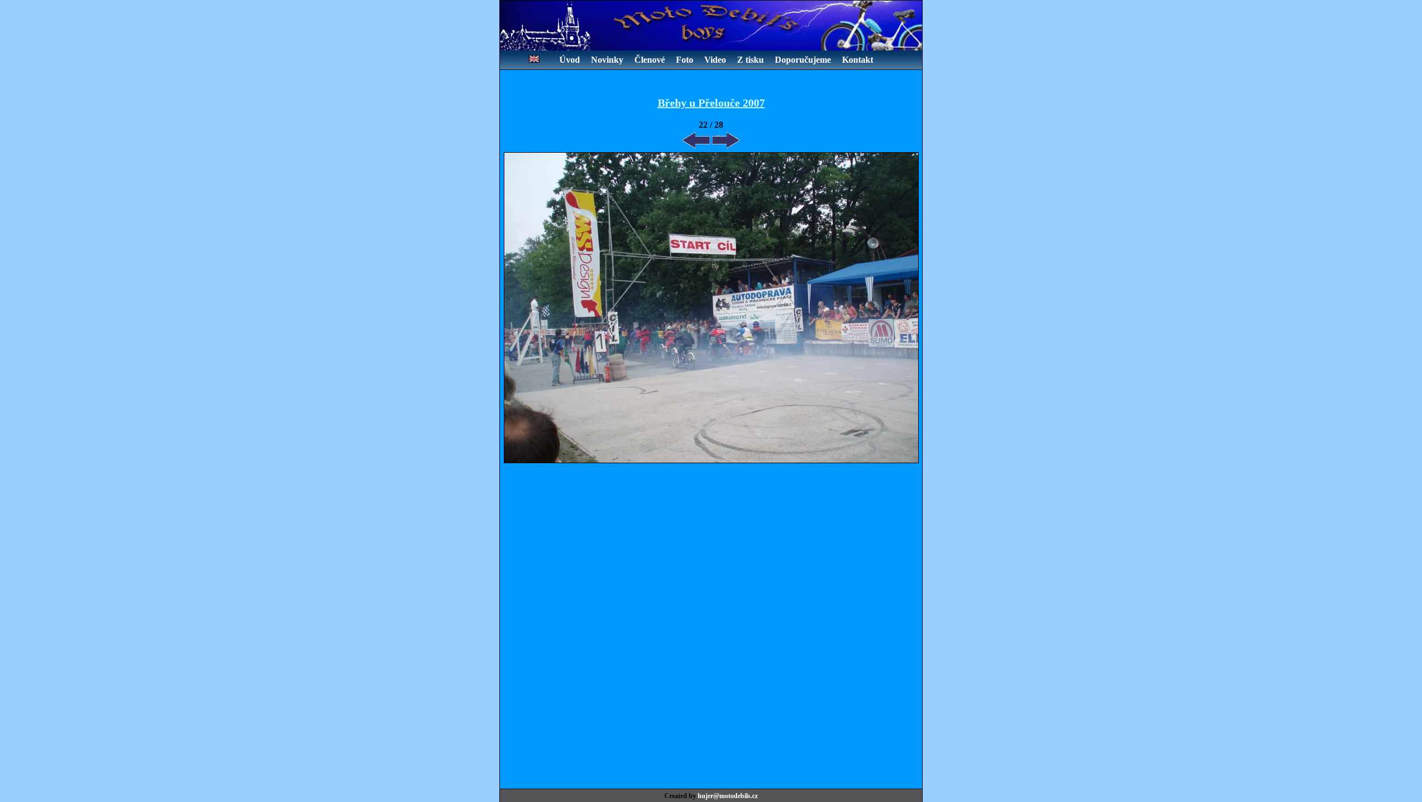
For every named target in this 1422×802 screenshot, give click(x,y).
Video (715, 59)
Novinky (607, 59)
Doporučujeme (803, 59)
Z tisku (750, 59)
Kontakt (857, 59)
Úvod (569, 59)
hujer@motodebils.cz (728, 796)
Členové (649, 59)
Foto (684, 59)
